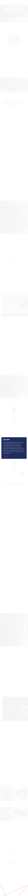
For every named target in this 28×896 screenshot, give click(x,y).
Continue (5, 456)
